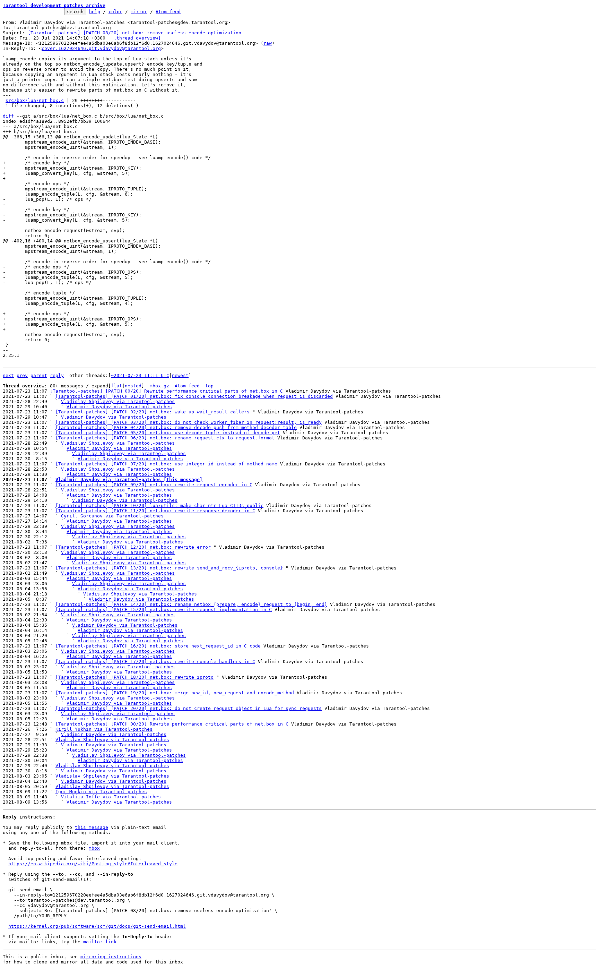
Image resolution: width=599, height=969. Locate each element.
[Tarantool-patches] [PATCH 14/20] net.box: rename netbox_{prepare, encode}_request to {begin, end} (191, 604)
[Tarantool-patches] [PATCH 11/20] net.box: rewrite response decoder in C (155, 510)
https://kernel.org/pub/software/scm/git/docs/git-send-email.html (97, 926)
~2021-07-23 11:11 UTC (140, 375)
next (8, 375)
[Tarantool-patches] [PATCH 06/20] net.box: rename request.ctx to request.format (165, 437)
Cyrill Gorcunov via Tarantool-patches (112, 515)
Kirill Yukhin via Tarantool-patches (104, 729)
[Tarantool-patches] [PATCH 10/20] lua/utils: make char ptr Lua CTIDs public (159, 505)
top (209, 385)
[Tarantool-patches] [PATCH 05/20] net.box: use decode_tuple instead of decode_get (167, 432)
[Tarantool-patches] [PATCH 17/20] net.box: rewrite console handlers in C (155, 661)
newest (180, 375)
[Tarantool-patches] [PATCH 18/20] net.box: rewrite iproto (134, 677)
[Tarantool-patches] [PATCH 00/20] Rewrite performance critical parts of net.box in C (166, 391)
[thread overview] (137, 38)
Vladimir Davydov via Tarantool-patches (119, 406)
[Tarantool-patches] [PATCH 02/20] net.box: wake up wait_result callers (152, 411)
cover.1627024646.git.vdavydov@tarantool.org (101, 48)
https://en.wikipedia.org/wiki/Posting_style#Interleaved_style (92, 863)
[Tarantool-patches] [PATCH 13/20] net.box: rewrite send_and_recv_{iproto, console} (169, 568)
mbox (94, 848)
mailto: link (99, 941)
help (94, 11)
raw (267, 43)
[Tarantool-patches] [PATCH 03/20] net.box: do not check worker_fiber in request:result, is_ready (188, 422)
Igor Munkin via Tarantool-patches (101, 791)
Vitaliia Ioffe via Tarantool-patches (111, 796)
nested (133, 385)
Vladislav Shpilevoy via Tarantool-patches (118, 401)
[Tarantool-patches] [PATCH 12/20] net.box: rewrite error (133, 547)
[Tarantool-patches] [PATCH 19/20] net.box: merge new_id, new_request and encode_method (174, 692)
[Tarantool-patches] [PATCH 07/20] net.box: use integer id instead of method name (166, 463)
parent (39, 375)
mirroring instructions (110, 956)
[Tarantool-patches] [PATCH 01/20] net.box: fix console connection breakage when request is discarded (194, 396)
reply (57, 375)
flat (116, 385)
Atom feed (168, 11)
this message (91, 827)
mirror (139, 11)
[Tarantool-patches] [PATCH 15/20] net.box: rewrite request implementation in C (163, 609)
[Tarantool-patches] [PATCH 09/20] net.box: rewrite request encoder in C (153, 484)
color (115, 11)
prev (22, 375)
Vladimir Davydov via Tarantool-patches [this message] (128, 479)
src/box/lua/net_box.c (35, 100)
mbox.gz (159, 385)
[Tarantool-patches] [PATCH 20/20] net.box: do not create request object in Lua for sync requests (188, 708)
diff (8, 116)
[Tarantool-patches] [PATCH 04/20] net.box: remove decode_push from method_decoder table (176, 427)
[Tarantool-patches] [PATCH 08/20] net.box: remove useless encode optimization (134, 32)
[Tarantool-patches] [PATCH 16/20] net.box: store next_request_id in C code (158, 646)
